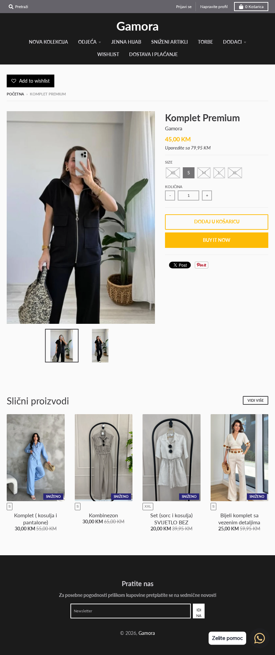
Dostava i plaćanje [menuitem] (153, 54)
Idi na (198, 613)
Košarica (254, 6)
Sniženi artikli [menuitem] (169, 42)
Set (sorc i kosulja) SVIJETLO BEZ (171, 518)
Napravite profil (214, 6)
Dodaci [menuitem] (232, 42)
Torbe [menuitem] (205, 42)
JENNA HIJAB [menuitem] (126, 42)
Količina (173, 186)
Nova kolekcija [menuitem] (48, 42)
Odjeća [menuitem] (87, 42)
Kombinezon (103, 515)
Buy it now (216, 240)
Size (168, 162)
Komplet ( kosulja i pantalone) (35, 518)
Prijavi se (183, 6)
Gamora (137, 26)
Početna (15, 94)
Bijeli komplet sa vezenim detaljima (239, 518)
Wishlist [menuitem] (108, 54)
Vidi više (256, 400)
